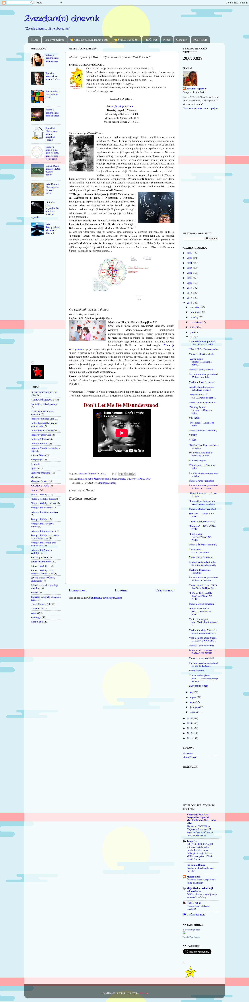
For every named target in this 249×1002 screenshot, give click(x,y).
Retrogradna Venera (41, 507)
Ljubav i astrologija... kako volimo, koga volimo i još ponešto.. (53, 152)
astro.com (188, 752)
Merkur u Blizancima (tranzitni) (200, 571)
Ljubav (34, 468)
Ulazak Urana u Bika (41, 604)
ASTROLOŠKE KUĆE (42, 399)
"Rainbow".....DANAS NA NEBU (202, 527)
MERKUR (194, 417)
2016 (189, 302)
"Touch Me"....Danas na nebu (203, 349)
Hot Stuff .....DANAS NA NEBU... (201, 515)
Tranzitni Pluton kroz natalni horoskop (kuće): (51, 133)
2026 (189, 252)
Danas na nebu (85, 478)
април (193, 697)
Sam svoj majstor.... (199, 460)
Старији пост (165, 590)
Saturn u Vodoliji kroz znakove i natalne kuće (42, 572)
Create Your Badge (191, 937)
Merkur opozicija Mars (105, 478)
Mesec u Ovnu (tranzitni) (201, 369)
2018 (189, 292)
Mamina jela (193, 876)
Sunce (34, 592)
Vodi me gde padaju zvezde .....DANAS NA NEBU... (203, 639)
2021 (189, 277)
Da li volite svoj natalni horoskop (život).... (201, 454)
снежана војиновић (191, 930)
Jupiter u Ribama (39, 439)
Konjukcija (36, 459)
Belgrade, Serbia (107, 482)
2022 (189, 272)
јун (192, 337)
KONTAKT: (200, 39)
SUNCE (193, 440)
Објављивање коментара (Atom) (104, 597)
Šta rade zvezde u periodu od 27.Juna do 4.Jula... (203, 376)
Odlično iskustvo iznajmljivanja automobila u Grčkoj (202, 895)
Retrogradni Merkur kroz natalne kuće (43, 544)
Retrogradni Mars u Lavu (43, 530)
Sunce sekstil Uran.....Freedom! (199, 551)
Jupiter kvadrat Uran (41, 434)
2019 (189, 287)
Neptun (34, 490)
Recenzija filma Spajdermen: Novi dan (200, 869)
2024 (189, 263)
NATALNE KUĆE (40, 485)
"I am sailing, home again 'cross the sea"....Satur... (202, 502)
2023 (189, 267)
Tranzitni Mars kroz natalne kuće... (53, 94)
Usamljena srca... (197, 670)
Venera (34, 612)
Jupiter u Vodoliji (39, 443)
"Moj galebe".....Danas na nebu (201, 424)
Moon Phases (189, 757)
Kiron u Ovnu (38, 455)
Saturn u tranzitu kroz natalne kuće (52, 57)
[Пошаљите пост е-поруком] (113, 473)
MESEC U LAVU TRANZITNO (134, 478)
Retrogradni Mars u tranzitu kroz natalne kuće (45, 537)
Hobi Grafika (194, 903)
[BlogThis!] (124, 474)
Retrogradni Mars (39, 519)
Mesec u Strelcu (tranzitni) (202, 508)
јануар (193, 712)
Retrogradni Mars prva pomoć (42, 525)
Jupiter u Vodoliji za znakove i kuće (45, 449)
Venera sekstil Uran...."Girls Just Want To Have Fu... (203, 587)
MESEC (193, 435)
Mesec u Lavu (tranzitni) (201, 645)
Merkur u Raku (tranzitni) (202, 382)
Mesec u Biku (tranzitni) (201, 354)
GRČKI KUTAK (196, 914)
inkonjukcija (37, 621)
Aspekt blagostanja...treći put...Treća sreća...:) (201, 388)
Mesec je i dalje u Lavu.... (121, 106)
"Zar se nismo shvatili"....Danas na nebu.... (200, 361)
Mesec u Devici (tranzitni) (202, 603)
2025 (189, 257)
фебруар (194, 707)
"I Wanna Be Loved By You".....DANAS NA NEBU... (201, 595)
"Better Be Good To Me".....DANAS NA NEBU (200, 611)
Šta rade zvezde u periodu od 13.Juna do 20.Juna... (203, 579)
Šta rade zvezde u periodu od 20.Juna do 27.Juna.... (203, 487)
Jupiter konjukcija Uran (43, 418)
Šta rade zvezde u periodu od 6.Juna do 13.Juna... (203, 664)
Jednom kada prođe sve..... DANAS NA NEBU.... (202, 652)
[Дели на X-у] (127, 474)
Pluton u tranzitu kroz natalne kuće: (52, 112)
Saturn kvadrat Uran (41, 561)
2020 (189, 282)
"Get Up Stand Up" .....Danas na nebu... (203, 446)
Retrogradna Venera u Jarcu (45, 512)
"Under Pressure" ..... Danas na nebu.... (203, 495)
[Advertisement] (41, 299)
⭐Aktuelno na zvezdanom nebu (89, 39)
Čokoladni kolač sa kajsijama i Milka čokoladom (201, 881)
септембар (195, 322)
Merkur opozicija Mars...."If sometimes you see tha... (203, 631)
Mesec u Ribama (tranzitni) (203, 402)
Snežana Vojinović (196, 88)
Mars (33, 477)
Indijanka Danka (196, 865)
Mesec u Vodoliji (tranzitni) (203, 430)
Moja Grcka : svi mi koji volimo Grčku (200, 889)
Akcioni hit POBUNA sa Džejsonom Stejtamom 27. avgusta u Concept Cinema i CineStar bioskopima (200, 831)
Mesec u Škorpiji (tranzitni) (203, 544)
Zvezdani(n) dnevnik (61, 18)
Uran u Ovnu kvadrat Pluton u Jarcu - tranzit (53, 170)
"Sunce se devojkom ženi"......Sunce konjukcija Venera (203, 678)
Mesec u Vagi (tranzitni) (201, 557)
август (193, 327)
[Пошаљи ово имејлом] (120, 474)
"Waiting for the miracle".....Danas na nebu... (200, 410)
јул (191, 332)
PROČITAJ (151, 39)
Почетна (121, 590)
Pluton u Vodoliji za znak (43, 503)
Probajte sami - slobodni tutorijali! (198, 907)
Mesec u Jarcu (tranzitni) (201, 480)
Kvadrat (35, 463)
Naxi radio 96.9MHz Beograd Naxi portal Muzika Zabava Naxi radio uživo (201, 819)
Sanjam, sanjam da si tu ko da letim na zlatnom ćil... (202, 563)
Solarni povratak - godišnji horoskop (44, 586)
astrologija (36, 617)
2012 (189, 733)
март (192, 702)
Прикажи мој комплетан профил (200, 108)
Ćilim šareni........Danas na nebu (202, 466)
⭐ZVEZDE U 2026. (126, 39)
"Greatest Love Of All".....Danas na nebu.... (202, 396)
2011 (189, 738)
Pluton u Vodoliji (39, 494)
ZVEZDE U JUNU (198, 686)
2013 (189, 728)
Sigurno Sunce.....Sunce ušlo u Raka (203, 474)
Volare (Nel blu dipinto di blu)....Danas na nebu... (202, 343)
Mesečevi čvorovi (39, 481)
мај (192, 692)
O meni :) (181, 39)
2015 (189, 718)
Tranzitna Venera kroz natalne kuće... (53, 76)
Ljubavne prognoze (40, 472)
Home (34, 39)
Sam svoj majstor (54, 39)
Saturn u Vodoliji (39, 566)
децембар (195, 307)
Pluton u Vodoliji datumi (43, 498)
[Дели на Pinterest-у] (134, 474)
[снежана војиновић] (184, 933)
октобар (194, 317)
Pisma (166, 39)
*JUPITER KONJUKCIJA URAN (44, 394)
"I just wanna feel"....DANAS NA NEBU (200, 536)
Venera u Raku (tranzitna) (202, 521)
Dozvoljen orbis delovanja (44, 404)
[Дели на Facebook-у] (131, 474)
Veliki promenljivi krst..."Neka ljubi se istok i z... (203, 622)
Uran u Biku (37, 608)
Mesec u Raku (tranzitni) (201, 658)
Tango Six (192, 841)
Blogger (143, 993)
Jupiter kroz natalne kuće (43, 430)
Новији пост (78, 590)
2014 (189, 723)
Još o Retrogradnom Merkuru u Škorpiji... (53, 228)
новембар (195, 312)
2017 (189, 297)
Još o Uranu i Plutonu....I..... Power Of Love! (52, 188)
